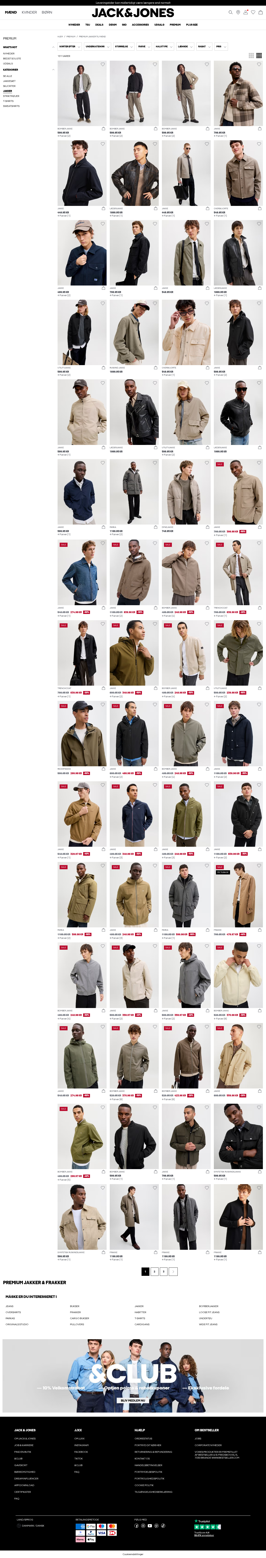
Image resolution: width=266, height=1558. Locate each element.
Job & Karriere (23, 1445)
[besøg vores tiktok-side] (163, 1526)
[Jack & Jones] (133, 16)
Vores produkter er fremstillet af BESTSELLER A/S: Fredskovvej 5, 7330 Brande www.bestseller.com (217, 1454)
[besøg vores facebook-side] (136, 1526)
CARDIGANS (142, 1324)
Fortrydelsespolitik (148, 1471)
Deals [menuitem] (99, 24)
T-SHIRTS (140, 1318)
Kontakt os (142, 1458)
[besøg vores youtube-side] (150, 1526)
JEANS (9, 1306)
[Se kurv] (261, 12)
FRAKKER (75, 1312)
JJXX (78, 1430)
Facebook (81, 1451)
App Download (24, 1485)
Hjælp (140, 1430)
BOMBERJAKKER (208, 1306)
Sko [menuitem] (124, 24)
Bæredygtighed (24, 1471)
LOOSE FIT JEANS (209, 1312)
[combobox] (70, 47)
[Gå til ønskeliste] (253, 13)
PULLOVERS (77, 1324)
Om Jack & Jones (25, 1438)
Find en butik (22, 1451)
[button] (82, 93)
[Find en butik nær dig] (238, 13)
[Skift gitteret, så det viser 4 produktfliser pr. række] (259, 56)
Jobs (198, 1438)
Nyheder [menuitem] (74, 24)
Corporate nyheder (208, 1445)
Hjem (60, 36)
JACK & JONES (25, 1430)
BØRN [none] (47, 13)
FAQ (16, 1498)
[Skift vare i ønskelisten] (103, 64)
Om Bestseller (207, 1430)
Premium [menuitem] (175, 24)
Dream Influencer (26, 1478)
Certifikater (22, 1491)
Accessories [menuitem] (140, 24)
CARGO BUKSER (79, 1318)
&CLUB (18, 1458)
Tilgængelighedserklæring (153, 1491)
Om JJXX (79, 1438)
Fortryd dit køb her (148, 1445)
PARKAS (10, 1318)
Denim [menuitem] (113, 24)
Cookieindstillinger (133, 1554)
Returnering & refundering (153, 1451)
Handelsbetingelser (148, 1465)
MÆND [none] (11, 13)
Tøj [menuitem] (87, 24)
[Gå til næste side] (173, 1272)
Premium (70, 36)
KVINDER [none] (29, 13)
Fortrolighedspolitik (149, 1478)
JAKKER (139, 1306)
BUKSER (74, 1306)
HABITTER (140, 1312)
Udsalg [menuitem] (159, 24)
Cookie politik (144, 1485)
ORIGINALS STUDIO (17, 1324)
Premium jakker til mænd (92, 36)
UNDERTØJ (205, 1318)
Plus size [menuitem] (192, 24)
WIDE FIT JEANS (208, 1324)
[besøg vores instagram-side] (143, 1526)
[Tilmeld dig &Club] (133, 1376)
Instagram (81, 1445)
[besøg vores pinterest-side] (156, 1526)
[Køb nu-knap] (103, 129)
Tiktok (78, 1458)
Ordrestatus (143, 1438)
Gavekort (20, 1465)
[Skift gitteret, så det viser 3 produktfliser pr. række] (251, 56)
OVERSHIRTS (13, 1312)
